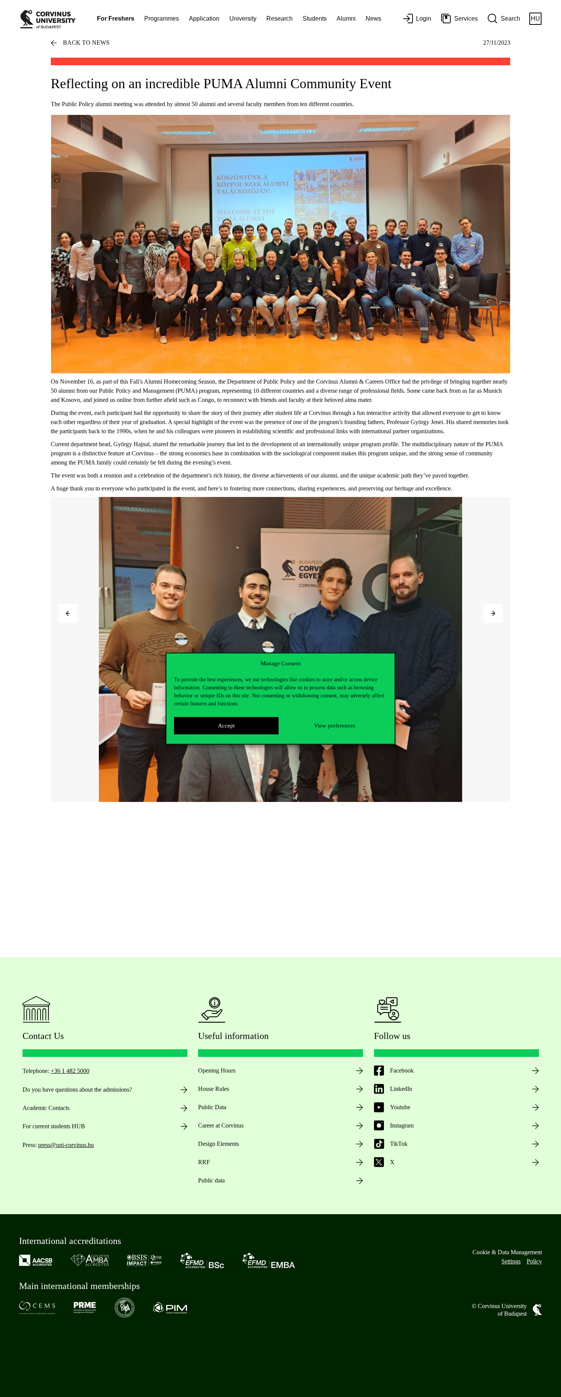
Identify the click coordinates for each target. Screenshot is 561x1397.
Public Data (212, 1107)
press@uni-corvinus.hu (66, 1145)
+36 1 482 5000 (70, 1071)
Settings (511, 1261)
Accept (226, 726)
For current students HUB (54, 1126)
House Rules (213, 1089)
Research (279, 18)
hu (535, 18)
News (373, 18)
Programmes (161, 18)
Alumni (346, 18)
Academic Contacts (46, 1108)
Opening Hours (216, 1070)
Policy (534, 1261)
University (242, 18)
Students (315, 18)
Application (204, 18)
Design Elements (218, 1144)
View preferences (334, 726)
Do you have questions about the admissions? (77, 1089)
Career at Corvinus (220, 1125)
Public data (211, 1180)
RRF (204, 1162)
